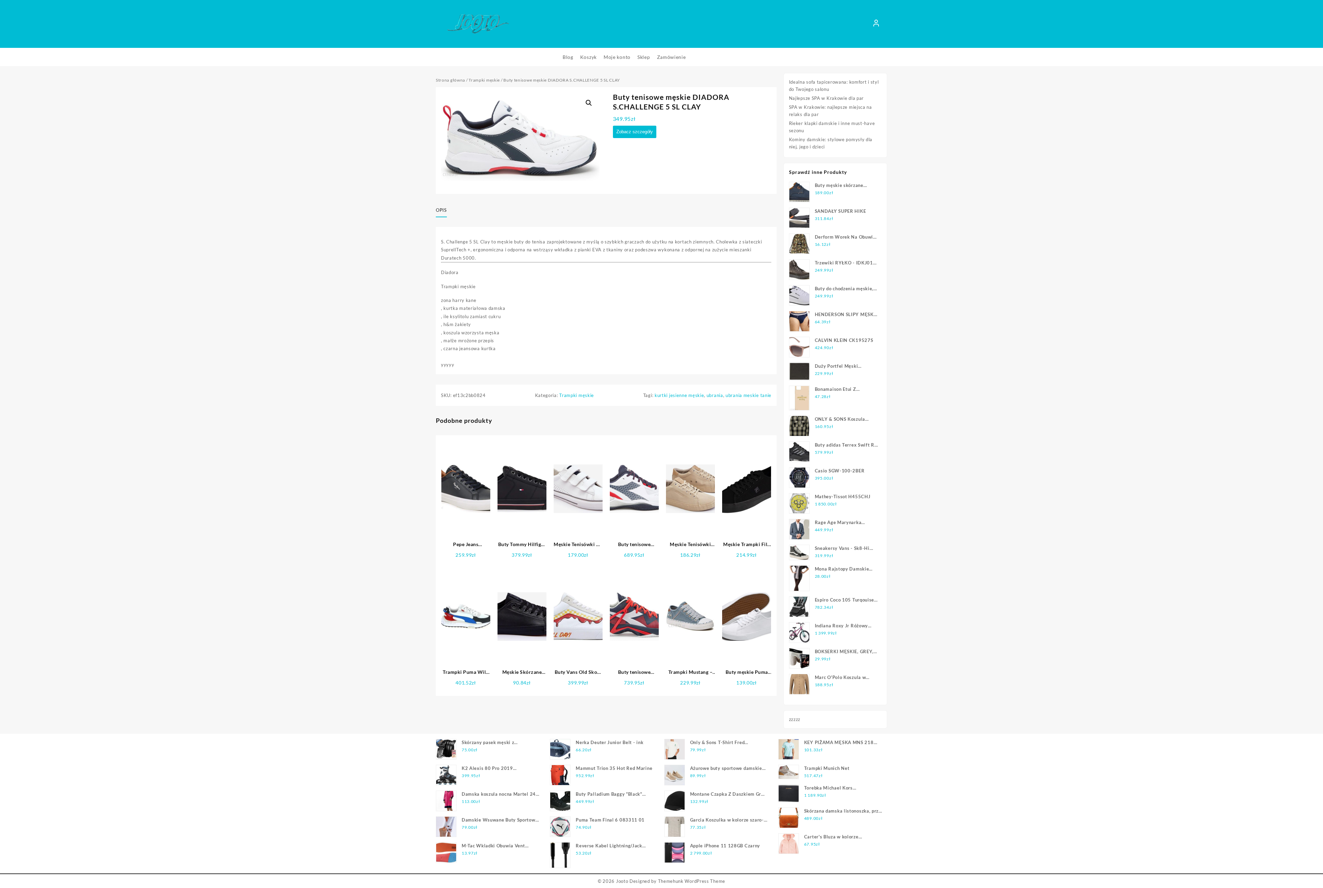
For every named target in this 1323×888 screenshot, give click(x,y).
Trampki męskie (484, 80)
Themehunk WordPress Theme (692, 881)
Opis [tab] (441, 210)
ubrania (715, 395)
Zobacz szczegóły (634, 131)
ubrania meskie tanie (748, 395)
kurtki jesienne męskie (679, 395)
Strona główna (450, 80)
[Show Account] (876, 24)
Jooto (622, 881)
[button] (589, 103)
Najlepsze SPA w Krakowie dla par (826, 98)
